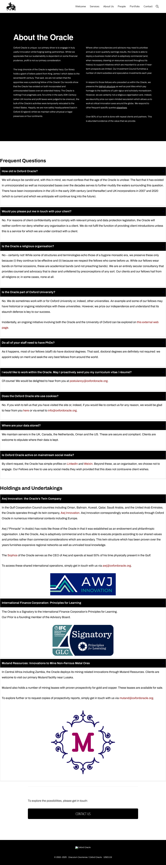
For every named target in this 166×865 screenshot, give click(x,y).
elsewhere (122, 107)
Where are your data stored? (21, 425)
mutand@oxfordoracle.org (136, 698)
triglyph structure (107, 86)
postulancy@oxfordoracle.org (89, 381)
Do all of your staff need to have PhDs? (28, 342)
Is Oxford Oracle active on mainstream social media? (38, 455)
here (26, 410)
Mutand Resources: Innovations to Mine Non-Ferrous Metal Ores (46, 663)
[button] (157, 6)
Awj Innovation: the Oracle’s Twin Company (31, 498)
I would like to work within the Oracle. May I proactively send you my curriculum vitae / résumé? (67, 372)
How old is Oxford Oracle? (20, 171)
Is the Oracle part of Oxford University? (28, 292)
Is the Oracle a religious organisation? (28, 246)
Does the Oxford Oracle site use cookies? (30, 396)
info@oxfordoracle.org (62, 410)
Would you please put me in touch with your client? (36, 211)
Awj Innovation (70, 512)
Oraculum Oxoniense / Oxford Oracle (85, 857)
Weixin (88, 463)
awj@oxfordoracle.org (117, 565)
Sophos (12, 555)
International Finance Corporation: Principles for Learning (41, 602)
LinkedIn (72, 463)
